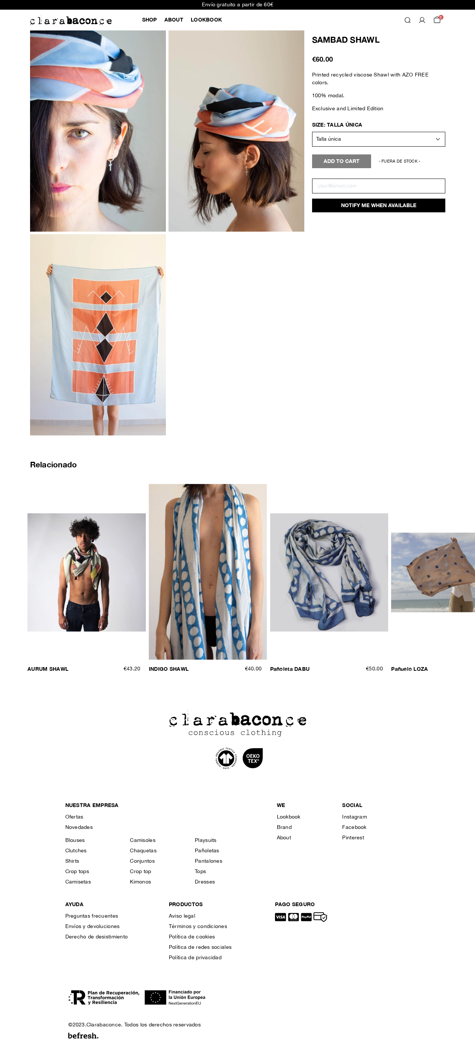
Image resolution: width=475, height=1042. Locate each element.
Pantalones (208, 861)
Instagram (354, 817)
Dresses (205, 882)
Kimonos (140, 882)
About (284, 838)
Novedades (79, 827)
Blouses (75, 840)
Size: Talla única (337, 125)
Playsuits (206, 840)
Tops (200, 872)
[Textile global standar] (227, 758)
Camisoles (142, 840)
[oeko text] (252, 758)
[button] (149, 20)
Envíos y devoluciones (92, 926)
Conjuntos (142, 861)
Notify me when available (378, 205)
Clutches (76, 851)
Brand (284, 827)
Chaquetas (143, 851)
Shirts (72, 861)
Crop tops (77, 872)
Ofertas (74, 817)
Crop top (140, 872)
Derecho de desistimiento (96, 937)
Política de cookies (192, 937)
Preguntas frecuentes (91, 916)
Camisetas (78, 882)
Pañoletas (207, 851)
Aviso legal (182, 916)
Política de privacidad (195, 958)
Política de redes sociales (200, 947)
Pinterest (353, 838)
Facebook (354, 827)
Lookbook (289, 817)
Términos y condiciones (198, 926)
